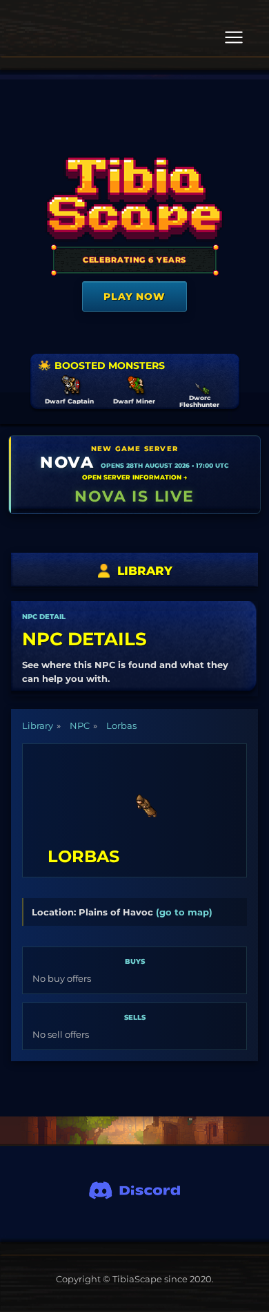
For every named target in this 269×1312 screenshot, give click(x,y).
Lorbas (121, 725)
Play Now (134, 296)
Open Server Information (134, 477)
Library (37, 725)
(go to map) (184, 912)
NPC (80, 725)
